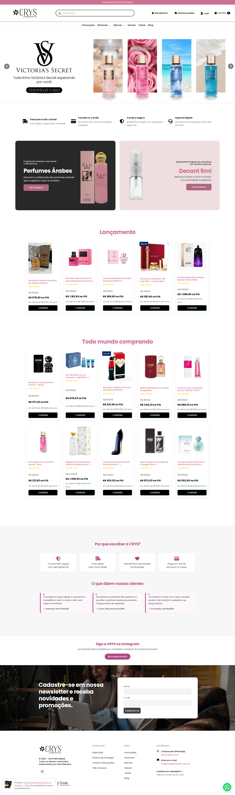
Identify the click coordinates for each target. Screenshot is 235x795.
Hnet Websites (64, 764)
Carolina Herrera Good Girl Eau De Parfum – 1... (116, 463)
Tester (127, 773)
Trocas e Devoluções (103, 762)
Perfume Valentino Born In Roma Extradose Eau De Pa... (80, 279)
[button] (227, 787)
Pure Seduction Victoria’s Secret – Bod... (41, 463)
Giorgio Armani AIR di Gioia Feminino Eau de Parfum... (190, 463)
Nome (127, 686)
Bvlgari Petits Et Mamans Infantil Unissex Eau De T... (78, 463)
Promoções (130, 752)
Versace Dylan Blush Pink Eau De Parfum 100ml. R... (117, 279)
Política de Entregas (103, 757)
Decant (128, 768)
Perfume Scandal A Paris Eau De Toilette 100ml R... (42, 281)
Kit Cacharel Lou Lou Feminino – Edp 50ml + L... (78, 376)
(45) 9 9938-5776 (169, 755)
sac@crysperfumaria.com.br (175, 763)
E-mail (127, 697)
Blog (126, 778)
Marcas (128, 762)
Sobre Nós (97, 752)
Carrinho (223, 13)
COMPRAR (43, 308)
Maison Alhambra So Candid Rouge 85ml (154, 389)
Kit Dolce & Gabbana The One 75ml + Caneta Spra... (153, 280)
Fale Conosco (99, 768)
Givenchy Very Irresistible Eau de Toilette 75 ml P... (190, 389)
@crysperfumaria (117, 656)
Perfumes (129, 757)
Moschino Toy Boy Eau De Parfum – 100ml (40, 383)
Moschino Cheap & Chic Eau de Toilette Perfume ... (117, 388)
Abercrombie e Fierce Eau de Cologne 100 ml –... (154, 463)
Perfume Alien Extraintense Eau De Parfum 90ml (190, 278)
